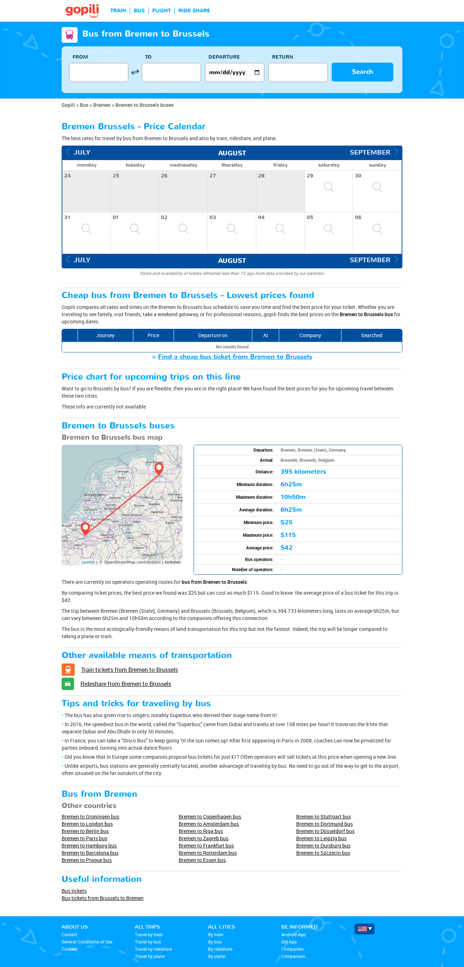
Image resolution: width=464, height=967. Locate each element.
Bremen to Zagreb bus (203, 838)
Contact (69, 934)
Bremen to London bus (87, 823)
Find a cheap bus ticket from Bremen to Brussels (235, 356)
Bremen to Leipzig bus (321, 838)
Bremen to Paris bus (84, 838)
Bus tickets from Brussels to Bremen (103, 898)
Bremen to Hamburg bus (89, 845)
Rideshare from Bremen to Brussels (125, 684)
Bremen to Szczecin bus (323, 852)
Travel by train (149, 934)
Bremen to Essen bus (202, 860)
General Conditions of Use (87, 942)
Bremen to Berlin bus (85, 831)
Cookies (69, 949)
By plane (216, 956)
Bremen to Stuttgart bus (323, 816)
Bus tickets (74, 890)
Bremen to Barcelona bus (90, 852)
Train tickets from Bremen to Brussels (129, 670)
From (80, 57)
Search (362, 71)
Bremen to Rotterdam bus (208, 852)
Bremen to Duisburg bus (323, 845)
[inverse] (135, 72)
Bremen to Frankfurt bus (206, 845)
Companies (292, 949)
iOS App (289, 942)
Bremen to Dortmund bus (324, 823)
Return (282, 57)
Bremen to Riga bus (201, 831)
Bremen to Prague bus (87, 860)
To (148, 57)
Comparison (293, 956)
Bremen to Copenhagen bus (210, 816)
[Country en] (364, 929)
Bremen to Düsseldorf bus (325, 831)
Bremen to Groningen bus (90, 816)
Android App (293, 934)
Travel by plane (150, 956)
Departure (224, 57)
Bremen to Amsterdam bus (209, 823)
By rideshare (220, 949)
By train (215, 934)
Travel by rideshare (153, 949)
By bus (214, 942)
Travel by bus (148, 942)
